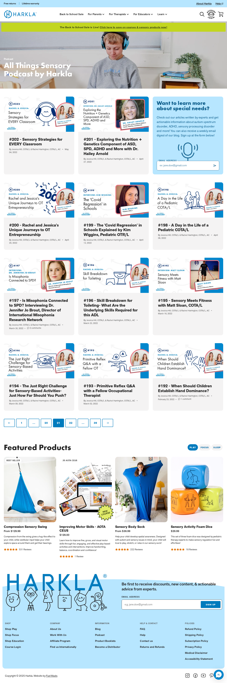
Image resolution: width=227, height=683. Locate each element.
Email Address (131, 597)
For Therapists (117, 14)
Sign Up (210, 604)
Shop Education (14, 641)
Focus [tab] (205, 447)
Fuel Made (51, 676)
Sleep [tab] (217, 447)
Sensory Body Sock (130, 527)
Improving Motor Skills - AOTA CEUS (82, 529)
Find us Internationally (63, 647)
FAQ (142, 629)
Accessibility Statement (199, 659)
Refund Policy (193, 629)
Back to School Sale (71, 14)
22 (71, 423)
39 (95, 423)
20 (46, 423)
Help (219, 3)
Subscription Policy (196, 641)
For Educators (141, 14)
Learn (161, 14)
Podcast (100, 635)
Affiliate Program (60, 641)
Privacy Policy (193, 647)
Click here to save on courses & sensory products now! (133, 27)
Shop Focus (12, 635)
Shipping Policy (194, 635)
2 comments (34, 328)
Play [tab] (193, 447)
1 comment (184, 399)
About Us (55, 629)
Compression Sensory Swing (25, 527)
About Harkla (204, 3)
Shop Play (11, 629)
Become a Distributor (107, 647)
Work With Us (58, 635)
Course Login (13, 647)
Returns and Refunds (152, 647)
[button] (219, 675)
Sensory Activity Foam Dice (191, 527)
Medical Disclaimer (196, 653)
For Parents (95, 14)
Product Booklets (105, 641)
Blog (98, 629)
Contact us (146, 641)
